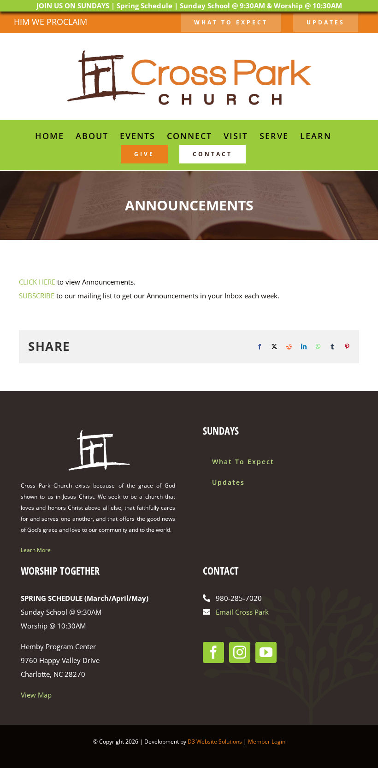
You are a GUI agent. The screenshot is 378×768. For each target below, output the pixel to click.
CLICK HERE (37, 281)
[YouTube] (266, 652)
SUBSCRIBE (36, 295)
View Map (36, 694)
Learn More (36, 550)
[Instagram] (239, 652)
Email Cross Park (242, 612)
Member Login (266, 741)
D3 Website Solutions (215, 741)
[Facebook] (213, 652)
